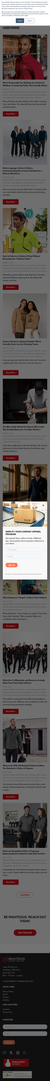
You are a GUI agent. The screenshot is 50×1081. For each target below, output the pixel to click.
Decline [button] (29, 21)
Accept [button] (20, 21)
